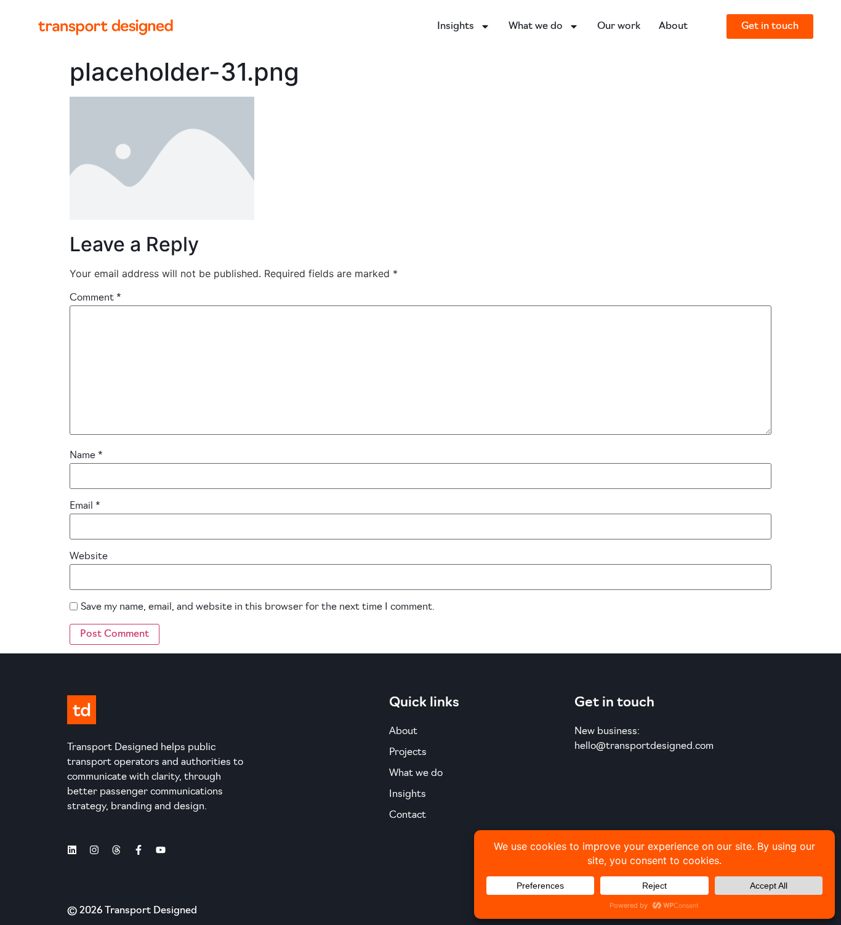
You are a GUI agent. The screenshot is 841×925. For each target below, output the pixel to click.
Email (85, 506)
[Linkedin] (72, 850)
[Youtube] (161, 850)
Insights (455, 26)
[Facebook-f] (138, 850)
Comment (95, 298)
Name (86, 456)
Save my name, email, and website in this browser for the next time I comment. (258, 607)
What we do (536, 26)
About (673, 26)
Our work (618, 26)
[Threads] (116, 850)
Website (89, 557)
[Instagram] (94, 850)
